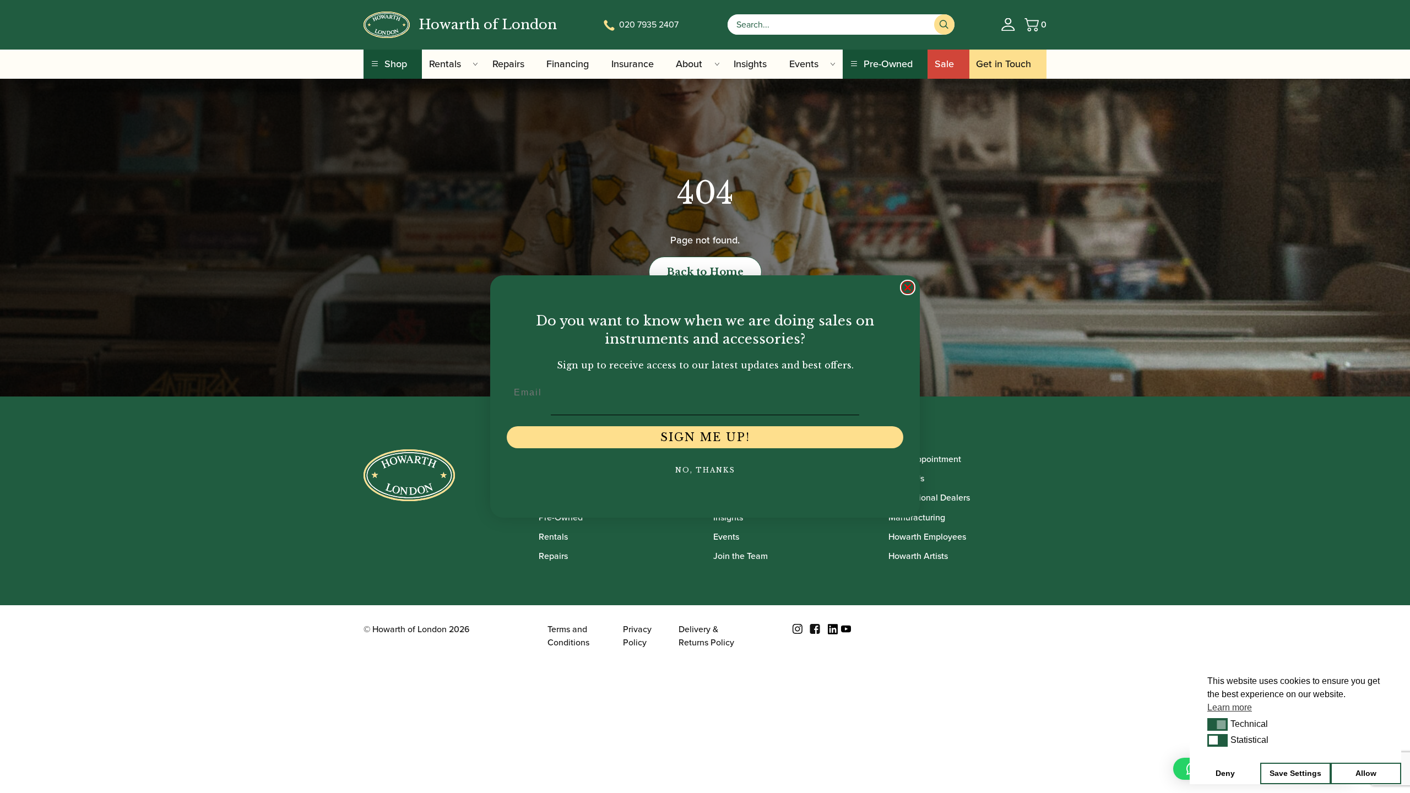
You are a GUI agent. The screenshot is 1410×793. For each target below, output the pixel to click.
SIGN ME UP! (705, 437)
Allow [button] (1365, 773)
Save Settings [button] (1295, 773)
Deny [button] (1225, 773)
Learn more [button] (1229, 707)
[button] (1217, 724)
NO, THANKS (705, 470)
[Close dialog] (907, 287)
